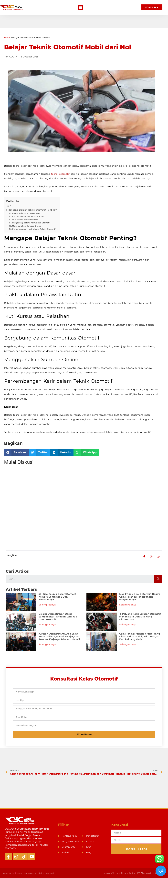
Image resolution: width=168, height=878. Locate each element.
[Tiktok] (23, 856)
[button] (80, 7)
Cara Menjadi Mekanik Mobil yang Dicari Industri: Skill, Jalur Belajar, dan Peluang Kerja (139, 636)
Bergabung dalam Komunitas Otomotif (31, 223)
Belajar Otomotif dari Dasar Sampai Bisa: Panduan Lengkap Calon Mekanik (58, 616)
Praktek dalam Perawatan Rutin (27, 216)
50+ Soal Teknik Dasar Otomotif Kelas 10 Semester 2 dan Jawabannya (57, 597)
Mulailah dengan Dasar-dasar (26, 213)
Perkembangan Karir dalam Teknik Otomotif (33, 229)
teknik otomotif (60, 173)
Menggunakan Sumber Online (26, 226)
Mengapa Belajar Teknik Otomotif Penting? (32, 210)
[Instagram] (16, 856)
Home (7, 37)
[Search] (158, 579)
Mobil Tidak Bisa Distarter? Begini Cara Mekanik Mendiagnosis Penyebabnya (139, 597)
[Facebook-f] (8, 856)
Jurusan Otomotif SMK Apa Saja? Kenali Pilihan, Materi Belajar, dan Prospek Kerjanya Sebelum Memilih (60, 636)
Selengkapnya (47, 604)
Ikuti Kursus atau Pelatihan (25, 220)
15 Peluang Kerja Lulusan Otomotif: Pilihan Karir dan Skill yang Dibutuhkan (140, 616)
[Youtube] (31, 856)
